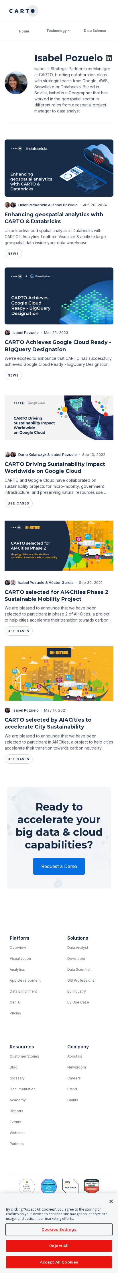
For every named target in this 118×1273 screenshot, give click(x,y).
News (13, 254)
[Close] (111, 1201)
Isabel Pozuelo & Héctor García (46, 582)
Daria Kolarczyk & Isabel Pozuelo (47, 454)
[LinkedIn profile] (109, 58)
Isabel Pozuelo (26, 332)
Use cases (19, 503)
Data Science (95, 30)
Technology (56, 30)
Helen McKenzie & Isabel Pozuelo (48, 204)
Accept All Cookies (59, 1262)
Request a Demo (59, 866)
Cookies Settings (59, 1229)
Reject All (58, 1245)
